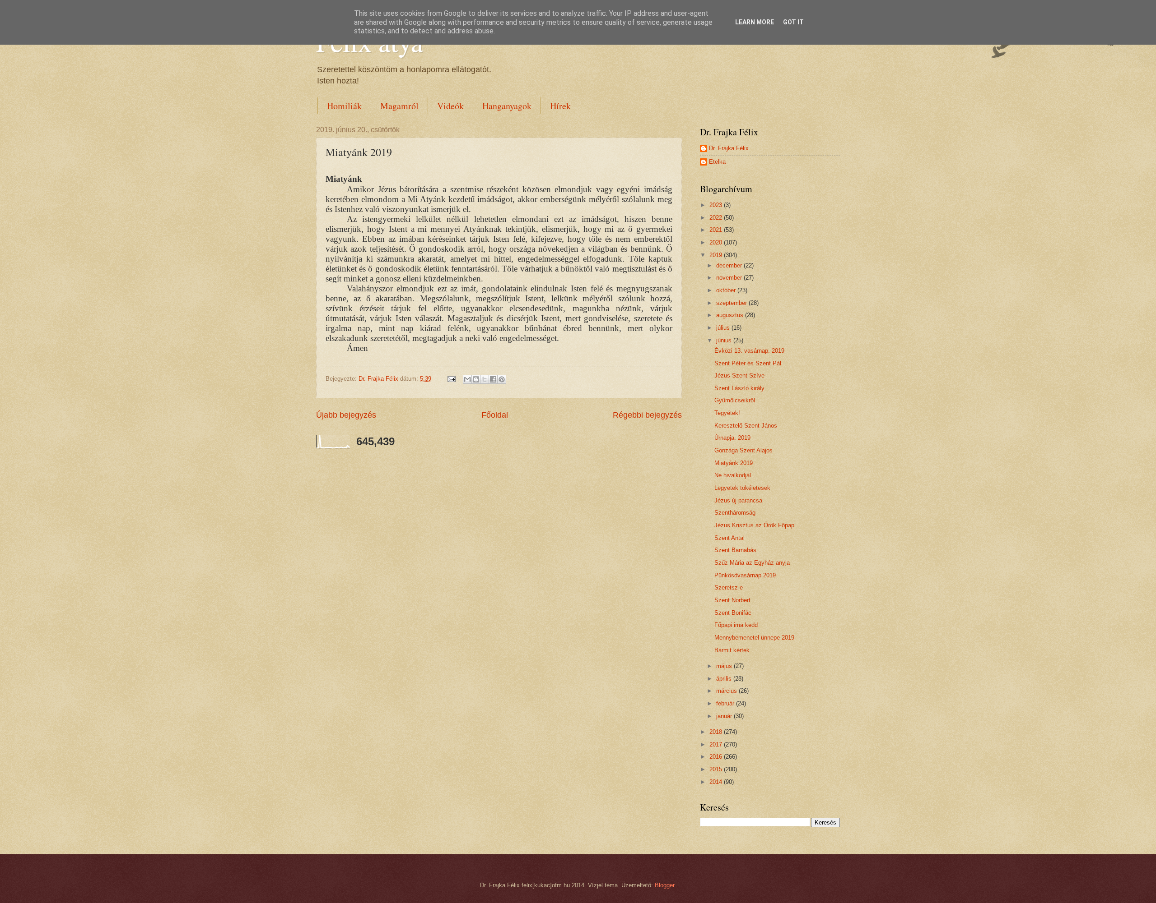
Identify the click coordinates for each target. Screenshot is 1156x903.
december (730, 265)
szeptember (732, 302)
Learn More (754, 22)
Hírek (560, 106)
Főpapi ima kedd (736, 625)
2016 (716, 756)
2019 (716, 255)
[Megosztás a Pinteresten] (501, 379)
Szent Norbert (732, 600)
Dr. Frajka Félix (729, 148)
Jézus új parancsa (738, 500)
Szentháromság (734, 512)
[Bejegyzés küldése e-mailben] (451, 378)
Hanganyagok (506, 106)
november (730, 277)
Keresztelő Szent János (745, 425)
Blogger (664, 885)
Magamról (399, 106)
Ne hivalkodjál (732, 475)
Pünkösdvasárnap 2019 (745, 575)
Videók (450, 106)
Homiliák (344, 106)
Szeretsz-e (728, 587)
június (724, 340)
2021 (716, 229)
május (725, 666)
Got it (793, 22)
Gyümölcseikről (734, 400)
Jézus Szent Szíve (739, 375)
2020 (716, 242)
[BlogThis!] (475, 379)
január (725, 716)
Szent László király (739, 388)
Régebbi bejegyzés (647, 414)
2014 (716, 782)
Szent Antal (729, 537)
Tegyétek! (727, 413)
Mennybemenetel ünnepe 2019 (754, 637)
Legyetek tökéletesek (742, 487)
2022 (716, 217)
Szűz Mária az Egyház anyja (752, 562)
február (726, 703)
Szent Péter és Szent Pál (747, 363)
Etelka (717, 161)
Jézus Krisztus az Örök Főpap (754, 525)
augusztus (730, 315)
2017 (716, 744)
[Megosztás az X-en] (484, 379)
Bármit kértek (732, 650)
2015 (716, 769)
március (727, 690)
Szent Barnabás (735, 550)
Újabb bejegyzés (346, 414)
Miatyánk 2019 (733, 463)
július (724, 327)
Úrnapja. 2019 (732, 437)
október (726, 290)
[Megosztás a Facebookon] (493, 379)
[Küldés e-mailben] (467, 379)
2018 (716, 731)
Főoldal (494, 414)
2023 (716, 205)
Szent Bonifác (732, 612)
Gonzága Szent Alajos (743, 450)
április (724, 678)
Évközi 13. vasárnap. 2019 (749, 350)
